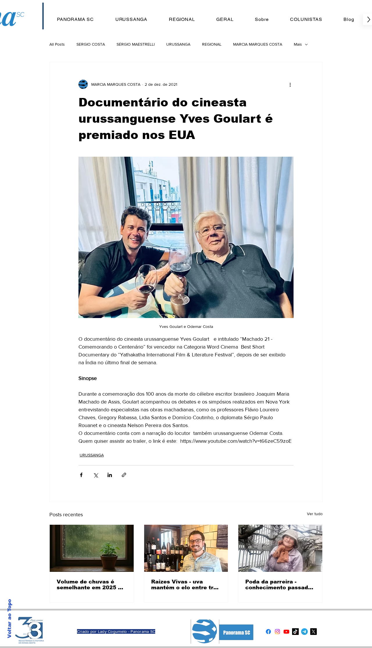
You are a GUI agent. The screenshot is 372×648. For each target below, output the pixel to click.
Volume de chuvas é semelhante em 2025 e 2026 (89, 584)
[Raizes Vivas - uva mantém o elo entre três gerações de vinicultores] (186, 548)
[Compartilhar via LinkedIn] (109, 475)
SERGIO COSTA (90, 44)
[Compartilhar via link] (124, 475)
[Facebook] (268, 631)
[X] (313, 631)
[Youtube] (286, 631)
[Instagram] (277, 631)
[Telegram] (304, 631)
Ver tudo (315, 513)
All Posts (57, 44)
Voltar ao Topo (9, 618)
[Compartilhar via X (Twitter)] (95, 475)
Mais (298, 44)
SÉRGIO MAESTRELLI (136, 44)
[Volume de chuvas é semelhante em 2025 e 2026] (92, 548)
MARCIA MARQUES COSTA (257, 44)
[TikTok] (295, 631)
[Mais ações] (290, 84)
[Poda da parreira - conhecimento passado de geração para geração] (280, 548)
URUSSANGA (178, 44)
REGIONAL (211, 44)
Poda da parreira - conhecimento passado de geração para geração (278, 584)
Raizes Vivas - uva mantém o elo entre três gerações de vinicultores (185, 584)
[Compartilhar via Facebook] (81, 475)
